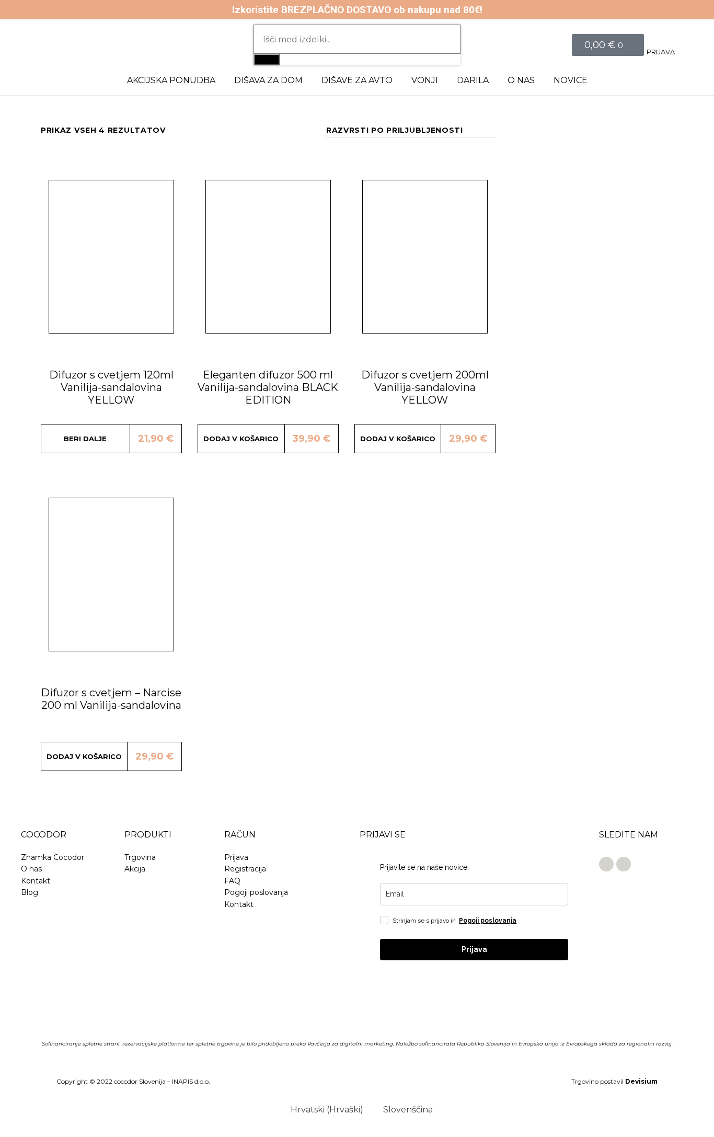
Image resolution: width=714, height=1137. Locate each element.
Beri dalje (85, 438)
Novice (571, 80)
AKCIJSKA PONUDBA (171, 80)
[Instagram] (623, 864)
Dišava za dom (268, 80)
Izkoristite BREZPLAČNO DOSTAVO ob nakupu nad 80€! (357, 10)
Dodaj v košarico (241, 438)
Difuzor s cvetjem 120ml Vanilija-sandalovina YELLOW (111, 387)
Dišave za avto (357, 80)
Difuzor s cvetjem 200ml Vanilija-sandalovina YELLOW (425, 387)
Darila (473, 80)
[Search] (267, 59)
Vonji (424, 80)
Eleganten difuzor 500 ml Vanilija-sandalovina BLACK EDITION (268, 387)
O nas (521, 80)
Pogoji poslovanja (487, 920)
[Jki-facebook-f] (606, 864)
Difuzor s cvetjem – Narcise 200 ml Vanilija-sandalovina (111, 698)
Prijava (661, 52)
